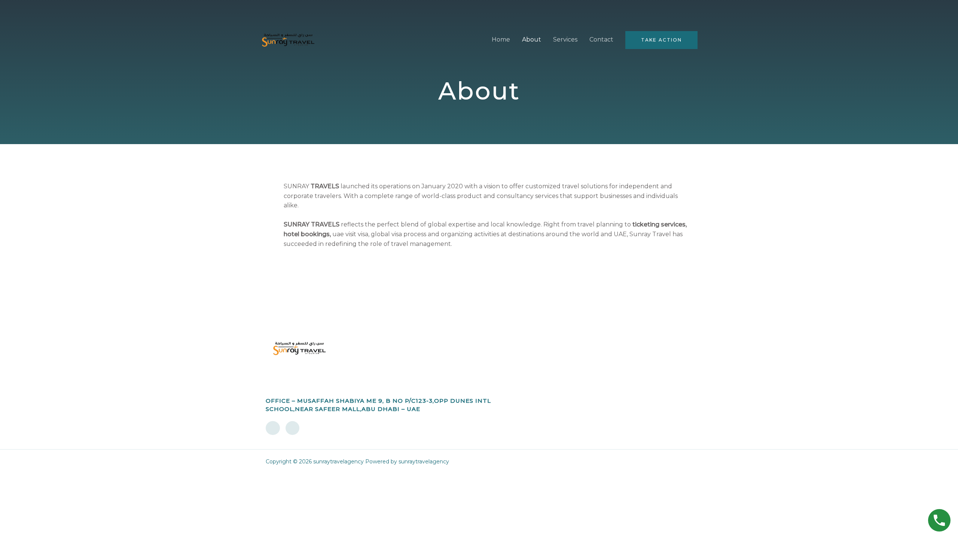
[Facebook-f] (273, 428)
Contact (601, 39)
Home (501, 39)
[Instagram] (293, 428)
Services (565, 39)
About (531, 39)
